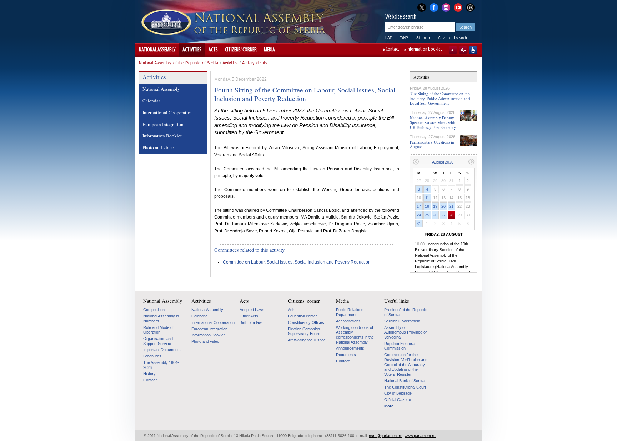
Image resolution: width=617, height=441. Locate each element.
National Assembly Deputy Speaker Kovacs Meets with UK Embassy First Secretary (433, 122)
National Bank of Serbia (404, 381)
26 (435, 215)
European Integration (163, 124)
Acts (213, 50)
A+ (463, 50)
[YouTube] (458, 6)
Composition (154, 309)
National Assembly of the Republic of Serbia (178, 63)
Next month (471, 162)
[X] (421, 7)
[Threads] (470, 7)
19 (435, 206)
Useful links (396, 301)
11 (427, 198)
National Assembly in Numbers (161, 318)
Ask (291, 309)
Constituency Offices (306, 322)
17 (419, 206)
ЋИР (404, 38)
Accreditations (348, 321)
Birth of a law (251, 322)
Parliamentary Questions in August (432, 144)
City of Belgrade (398, 393)
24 (419, 215)
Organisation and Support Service (158, 341)
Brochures (152, 356)
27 (443, 215)
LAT (388, 38)
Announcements (350, 348)
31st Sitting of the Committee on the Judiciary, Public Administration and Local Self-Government (440, 98)
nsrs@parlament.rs (385, 436)
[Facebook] (434, 6)
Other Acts (249, 316)
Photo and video (158, 147)
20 (443, 206)
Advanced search (452, 38)
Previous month (416, 162)
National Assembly (157, 50)
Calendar (151, 100)
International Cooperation (167, 112)
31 (419, 223)
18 (427, 206)
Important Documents (162, 349)
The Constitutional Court (405, 387)
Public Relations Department (349, 312)
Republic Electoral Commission (399, 346)
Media (269, 50)
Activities (191, 50)
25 (427, 215)
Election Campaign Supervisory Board (304, 331)
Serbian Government (402, 321)
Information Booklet (162, 135)
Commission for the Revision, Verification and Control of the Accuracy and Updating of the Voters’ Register (405, 364)
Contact (392, 49)
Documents (346, 354)
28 (451, 215)
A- (453, 50)
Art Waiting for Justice (307, 340)
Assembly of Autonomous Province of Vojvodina (405, 332)
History (149, 373)
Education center (302, 316)
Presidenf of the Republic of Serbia (405, 312)
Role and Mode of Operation (158, 330)
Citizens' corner (241, 50)
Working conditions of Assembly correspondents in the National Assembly (355, 334)
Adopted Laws (252, 309)
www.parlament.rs (420, 436)
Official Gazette (397, 399)
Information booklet (424, 49)
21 (451, 206)
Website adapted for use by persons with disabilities (473, 50)
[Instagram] (446, 6)
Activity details (254, 63)
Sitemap (423, 38)
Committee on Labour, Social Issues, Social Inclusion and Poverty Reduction (297, 262)
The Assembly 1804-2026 (161, 365)
